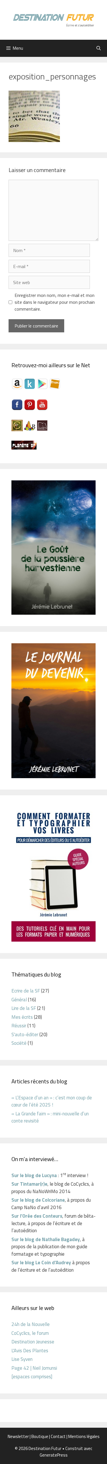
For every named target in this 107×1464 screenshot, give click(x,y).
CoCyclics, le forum (30, 1333)
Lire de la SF (23, 1008)
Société (19, 1043)
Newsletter (18, 1436)
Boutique (39, 1436)
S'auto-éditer (24, 1034)
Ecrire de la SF (25, 990)
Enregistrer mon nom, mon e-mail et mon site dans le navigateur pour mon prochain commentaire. (55, 302)
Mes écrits (22, 1017)
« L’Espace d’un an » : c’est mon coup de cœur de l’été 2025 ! (51, 1101)
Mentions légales (84, 1436)
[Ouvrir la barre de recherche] (98, 48)
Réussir (18, 1025)
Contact (58, 1436)
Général (19, 999)
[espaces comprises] (31, 1376)
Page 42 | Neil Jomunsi (34, 1368)
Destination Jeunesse (32, 1341)
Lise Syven (22, 1359)
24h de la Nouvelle (30, 1324)
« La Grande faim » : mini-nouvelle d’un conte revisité (50, 1117)
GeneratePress (54, 1455)
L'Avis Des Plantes (29, 1350)
